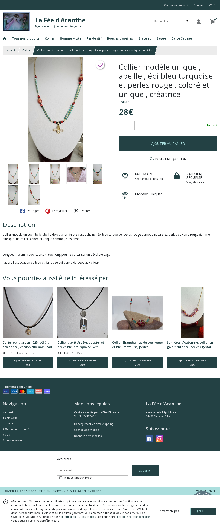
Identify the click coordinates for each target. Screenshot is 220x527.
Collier (26, 50)
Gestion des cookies (86, 430)
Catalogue (10, 418)
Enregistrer (59, 211)
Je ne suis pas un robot (78, 477)
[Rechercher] (187, 21)
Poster (85, 211)
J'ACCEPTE (203, 511)
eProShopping (92, 491)
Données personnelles (88, 436)
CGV (7, 434)
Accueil (11, 50)
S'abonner (145, 470)
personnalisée (13, 440)
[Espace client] (198, 21)
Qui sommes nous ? (16, 429)
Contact (198, 5)
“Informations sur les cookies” (79, 517)
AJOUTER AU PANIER (168, 143)
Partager (32, 211)
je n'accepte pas (169, 511)
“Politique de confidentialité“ (133, 517)
